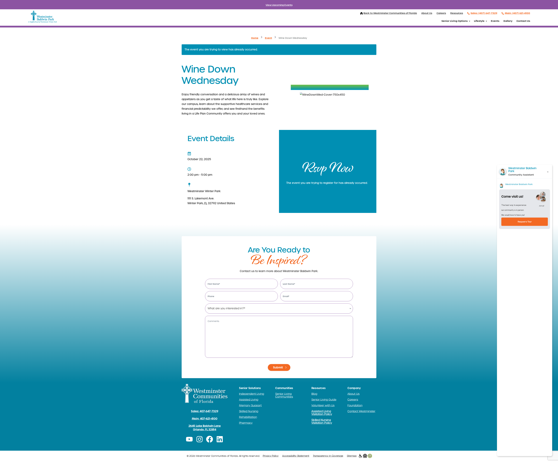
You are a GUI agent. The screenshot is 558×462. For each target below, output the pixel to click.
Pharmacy (246, 423)
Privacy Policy (271, 455)
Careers (441, 13)
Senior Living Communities (284, 395)
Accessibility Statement (295, 455)
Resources (456, 13)
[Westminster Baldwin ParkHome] (42, 17)
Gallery (507, 21)
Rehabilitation (248, 417)
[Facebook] (209, 439)
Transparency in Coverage (328, 455)
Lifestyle (479, 21)
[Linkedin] (219, 439)
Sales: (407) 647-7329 (484, 13)
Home (254, 38)
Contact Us (523, 21)
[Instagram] (199, 439)
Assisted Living (248, 399)
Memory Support (250, 405)
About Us (426, 13)
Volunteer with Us (323, 405)
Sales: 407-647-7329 (204, 411)
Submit (278, 367)
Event (268, 38)
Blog (314, 394)
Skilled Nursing (248, 411)
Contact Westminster (361, 411)
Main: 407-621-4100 (204, 418)
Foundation (354, 405)
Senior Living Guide (323, 399)
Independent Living (251, 394)
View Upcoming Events (279, 5)
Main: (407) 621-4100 (517, 13)
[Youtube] (189, 439)
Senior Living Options (454, 21)
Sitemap (352, 455)
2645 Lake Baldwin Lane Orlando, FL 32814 (204, 427)
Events (495, 21)
